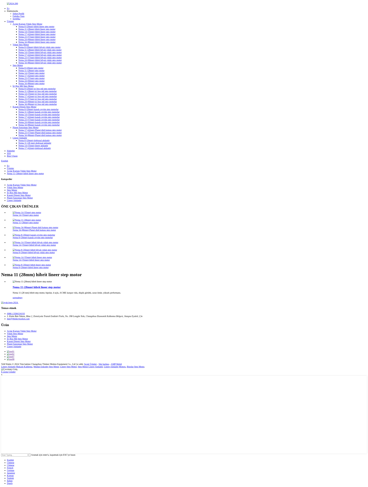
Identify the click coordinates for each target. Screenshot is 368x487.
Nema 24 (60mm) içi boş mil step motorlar (37, 101)
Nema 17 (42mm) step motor (31, 76)
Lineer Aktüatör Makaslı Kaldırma (16, 366)
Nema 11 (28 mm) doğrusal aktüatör (34, 143)
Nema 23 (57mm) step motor (31, 78)
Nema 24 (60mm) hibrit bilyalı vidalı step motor (40, 60)
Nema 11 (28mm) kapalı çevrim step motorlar (39, 112)
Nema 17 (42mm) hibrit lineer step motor (36, 34)
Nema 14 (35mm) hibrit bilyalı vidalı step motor (40, 52)
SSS (9, 153)
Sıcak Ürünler (90, 364)
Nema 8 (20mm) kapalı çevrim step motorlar (38, 109)
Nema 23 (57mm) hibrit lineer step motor (36, 37)
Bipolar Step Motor (135, 366)
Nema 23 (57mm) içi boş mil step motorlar (37, 99)
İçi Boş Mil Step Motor (23, 86)
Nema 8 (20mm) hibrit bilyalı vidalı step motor (39, 47)
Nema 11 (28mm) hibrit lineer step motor (36, 29)
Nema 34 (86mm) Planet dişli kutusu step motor (40, 135)
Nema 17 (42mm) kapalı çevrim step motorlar (39, 117)
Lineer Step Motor (68, 366)
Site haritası (104, 364)
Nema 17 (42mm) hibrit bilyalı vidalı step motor (40, 55)
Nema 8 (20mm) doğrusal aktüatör (34, 140)
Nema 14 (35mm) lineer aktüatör (33, 145)
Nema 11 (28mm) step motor (31, 70)
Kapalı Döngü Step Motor (24, 107)
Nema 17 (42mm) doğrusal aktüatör (34, 148)
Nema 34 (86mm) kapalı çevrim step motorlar (39, 125)
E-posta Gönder (8, 372)
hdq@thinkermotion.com (18, 319)
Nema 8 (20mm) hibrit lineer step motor (36, 26)
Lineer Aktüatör (20, 138)
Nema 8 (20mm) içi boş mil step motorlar (37, 88)
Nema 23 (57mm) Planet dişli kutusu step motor (40, 132)
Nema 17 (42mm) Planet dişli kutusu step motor (40, 130)
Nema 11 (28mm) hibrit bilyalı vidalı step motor (40, 50)
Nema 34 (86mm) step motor (31, 83)
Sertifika (16, 19)
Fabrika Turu (18, 16)
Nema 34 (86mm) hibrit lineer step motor (36, 42)
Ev (8, 8)
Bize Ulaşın (12, 156)
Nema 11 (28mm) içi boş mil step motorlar (37, 91)
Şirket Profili (18, 13)
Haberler (11, 151)
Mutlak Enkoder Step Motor (46, 366)
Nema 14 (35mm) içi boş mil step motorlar (37, 94)
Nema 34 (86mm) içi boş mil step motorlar (37, 104)
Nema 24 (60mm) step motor (31, 81)
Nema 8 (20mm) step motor (30, 68)
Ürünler (10, 21)
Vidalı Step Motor (21, 44)
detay (20, 297)
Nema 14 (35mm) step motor (31, 73)
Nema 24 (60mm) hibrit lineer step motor (36, 39)
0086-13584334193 (16, 313)
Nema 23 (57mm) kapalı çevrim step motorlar (39, 120)
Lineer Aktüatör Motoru (115, 366)
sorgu (15, 297)
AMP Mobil (116, 364)
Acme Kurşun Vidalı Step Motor (27, 24)
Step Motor (18, 65)
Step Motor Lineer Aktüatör (90, 366)
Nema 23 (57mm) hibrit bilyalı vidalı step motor (40, 57)
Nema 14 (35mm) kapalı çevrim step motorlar (39, 114)
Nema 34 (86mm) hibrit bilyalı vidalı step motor (40, 63)
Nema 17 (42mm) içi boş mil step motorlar (37, 96)
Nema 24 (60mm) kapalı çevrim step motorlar (39, 122)
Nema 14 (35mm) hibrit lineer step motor (36, 31)
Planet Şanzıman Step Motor (26, 127)
